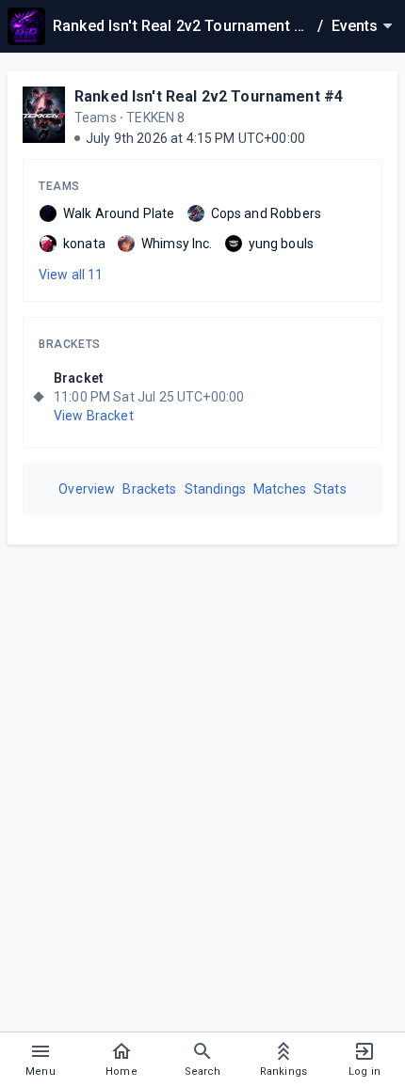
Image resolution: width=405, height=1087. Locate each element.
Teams (59, 186)
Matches (279, 488)
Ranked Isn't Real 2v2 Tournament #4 (208, 96)
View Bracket (94, 415)
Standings (215, 488)
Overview (86, 488)
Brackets (70, 344)
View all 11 (71, 274)
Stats (330, 488)
